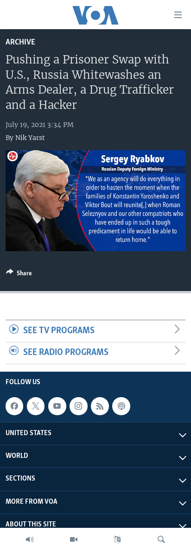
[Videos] (74, 539)
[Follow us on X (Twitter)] (36, 406)
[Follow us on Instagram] (78, 406)
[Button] (19, 275)
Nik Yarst (30, 137)
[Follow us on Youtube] (57, 406)
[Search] (161, 539)
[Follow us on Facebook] (14, 406)
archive (20, 42)
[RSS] (99, 406)
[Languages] (117, 539)
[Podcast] (121, 406)
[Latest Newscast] (30, 539)
